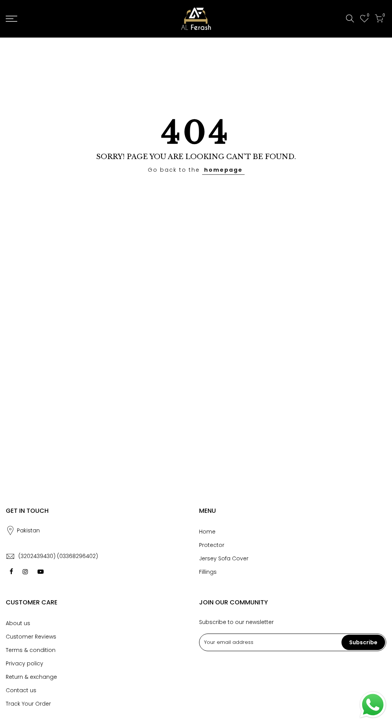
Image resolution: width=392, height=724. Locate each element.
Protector (211, 545)
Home (207, 531)
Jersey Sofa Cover (223, 558)
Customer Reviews (31, 636)
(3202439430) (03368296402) (58, 556)
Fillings (208, 572)
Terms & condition (31, 650)
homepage (223, 170)
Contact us (21, 690)
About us (18, 623)
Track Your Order (28, 704)
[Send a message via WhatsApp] (373, 705)
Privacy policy (24, 663)
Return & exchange (31, 677)
